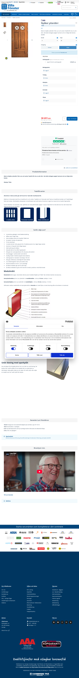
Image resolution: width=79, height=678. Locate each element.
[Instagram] (62, 622)
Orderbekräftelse (31, 594)
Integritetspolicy (31, 611)
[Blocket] (71, 622)
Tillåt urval (39, 355)
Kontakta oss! (64, 52)
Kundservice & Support (57, 14)
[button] (75, 8)
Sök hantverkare (56, 594)
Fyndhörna (66, 14)
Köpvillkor (29, 592)
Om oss (3, 590)
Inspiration (14, 14)
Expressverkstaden (57, 596)
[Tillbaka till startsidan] (10, 6)
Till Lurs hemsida (8, 495)
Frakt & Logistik (34, 14)
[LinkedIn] (67, 622)
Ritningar (29, 598)
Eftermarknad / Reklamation (34, 602)
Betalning (29, 605)
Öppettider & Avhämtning (45, 14)
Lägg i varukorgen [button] (72, 118)
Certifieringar (5, 592)
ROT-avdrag (30, 590)
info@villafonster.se (34, 621)
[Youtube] (58, 622)
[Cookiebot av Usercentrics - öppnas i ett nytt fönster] (66, 322)
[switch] (31, 348)
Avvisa (17, 355)
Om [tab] (63, 326)
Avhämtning (55, 600)
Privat (72, 2)
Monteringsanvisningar (33, 596)
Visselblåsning (30, 607)
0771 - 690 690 (14, 2)
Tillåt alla (62, 355)
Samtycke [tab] (16, 326)
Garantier (29, 600)
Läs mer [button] (43, 34)
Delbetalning (55, 602)
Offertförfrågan (56, 605)
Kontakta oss (5, 594)
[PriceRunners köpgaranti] (51, 645)
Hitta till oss (5, 630)
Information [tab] (39, 326)
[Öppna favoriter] (72, 14)
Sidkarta (4, 602)
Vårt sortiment (6, 14)
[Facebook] (54, 622)
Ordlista (4, 596)
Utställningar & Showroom (8, 600)
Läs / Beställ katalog (57, 592)
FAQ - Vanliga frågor (7, 598)
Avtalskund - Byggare (57, 590)
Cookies (29, 609)
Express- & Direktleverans (24, 14)
